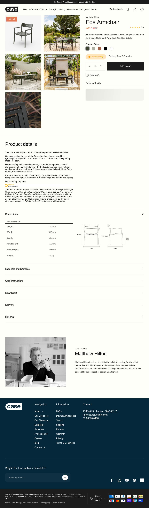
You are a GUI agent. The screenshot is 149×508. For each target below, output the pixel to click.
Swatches (39, 429)
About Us (39, 411)
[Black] (106, 48)
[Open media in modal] (62, 33)
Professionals (41, 434)
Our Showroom (41, 420)
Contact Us (39, 447)
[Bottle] (87, 48)
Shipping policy (45, 502)
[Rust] (99, 48)
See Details (126, 38)
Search (59, 420)
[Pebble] (93, 48)
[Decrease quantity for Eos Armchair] (89, 66)
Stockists (39, 425)
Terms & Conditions (65, 443)
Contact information (58, 502)
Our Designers (41, 416)
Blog (36, 443)
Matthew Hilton (92, 17)
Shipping (60, 425)
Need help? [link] (94, 75)
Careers (38, 438)
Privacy (60, 438)
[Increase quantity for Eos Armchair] (101, 66)
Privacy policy (20, 502)
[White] (111, 48)
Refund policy (10, 502)
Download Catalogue (66, 416)
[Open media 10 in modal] (23, 33)
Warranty (60, 434)
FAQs (59, 411)
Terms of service (32, 502)
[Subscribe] (65, 477)
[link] (100, 411)
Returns (60, 429)
